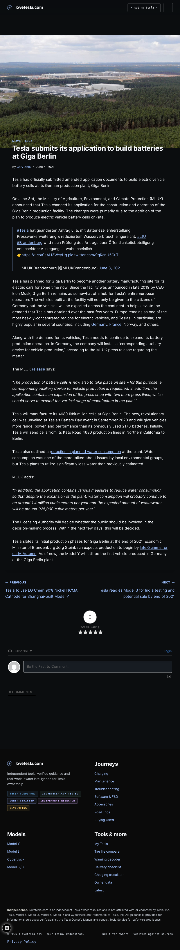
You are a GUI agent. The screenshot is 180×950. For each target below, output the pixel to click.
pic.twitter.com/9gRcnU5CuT (93, 255)
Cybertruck (15, 859)
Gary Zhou (24, 166)
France (115, 324)
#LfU (141, 236)
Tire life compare (107, 851)
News (16, 141)
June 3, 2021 (110, 268)
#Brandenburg (29, 242)
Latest (99, 890)
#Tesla (23, 230)
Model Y (13, 844)
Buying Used (104, 820)
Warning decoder (107, 859)
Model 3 (13, 851)
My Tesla (101, 844)
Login (167, 651)
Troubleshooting (106, 789)
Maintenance (104, 781)
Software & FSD (106, 797)
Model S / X (15, 867)
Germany (99, 324)
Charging (101, 774)
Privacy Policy (21, 941)
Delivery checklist (107, 867)
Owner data (103, 882)
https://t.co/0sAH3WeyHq (44, 255)
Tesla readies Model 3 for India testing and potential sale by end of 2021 (137, 590)
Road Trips (102, 812)
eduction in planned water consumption (86, 451)
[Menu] (168, 7)
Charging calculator (109, 875)
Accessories (103, 804)
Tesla (27, 141)
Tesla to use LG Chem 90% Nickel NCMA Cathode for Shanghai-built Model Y (41, 590)
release (38, 369)
